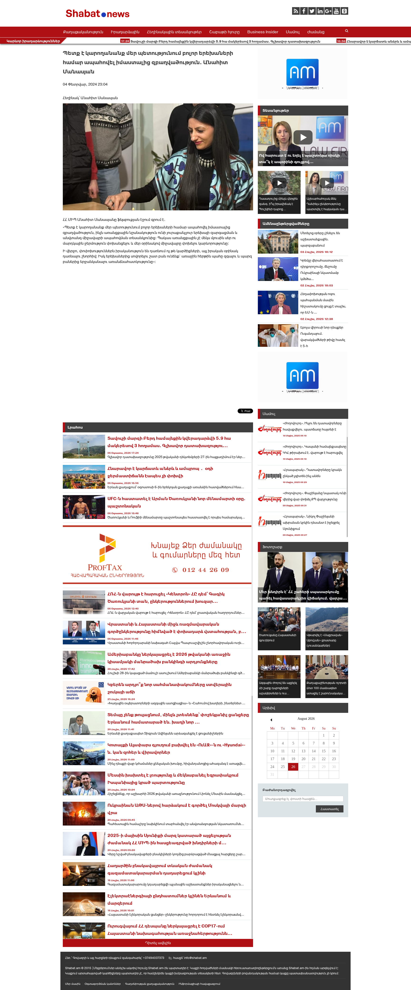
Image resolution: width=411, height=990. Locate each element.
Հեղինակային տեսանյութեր (174, 31)
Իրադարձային (125, 31)
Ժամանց (315, 31)
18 (283, 759)
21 (314, 759)
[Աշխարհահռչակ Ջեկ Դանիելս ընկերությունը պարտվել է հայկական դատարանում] (326, 183)
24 (272, 767)
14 (314, 751)
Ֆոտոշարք (272, 546)
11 (283, 751)
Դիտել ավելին (158, 942)
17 (272, 759)
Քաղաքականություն (83, 31)
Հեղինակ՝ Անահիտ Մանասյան (90, 97)
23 (334, 759)
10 (272, 751)
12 (293, 751)
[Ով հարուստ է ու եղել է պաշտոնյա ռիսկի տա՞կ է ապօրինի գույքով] (303, 141)
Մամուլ (293, 31)
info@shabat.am (195, 958)
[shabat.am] (98, 18)
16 (334, 751)
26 (293, 767)
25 (283, 767)
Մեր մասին (72, 984)
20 (303, 759)
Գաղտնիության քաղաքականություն (149, 984)
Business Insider (262, 31)
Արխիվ (269, 707)
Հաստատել (330, 808)
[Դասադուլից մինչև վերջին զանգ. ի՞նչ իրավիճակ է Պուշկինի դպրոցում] (279, 183)
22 (324, 759)
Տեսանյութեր (276, 110)
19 (293, 759)
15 (324, 751)
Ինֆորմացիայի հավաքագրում (199, 984)
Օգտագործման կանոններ (103, 984)
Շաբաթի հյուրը (224, 31)
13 (303, 751)
